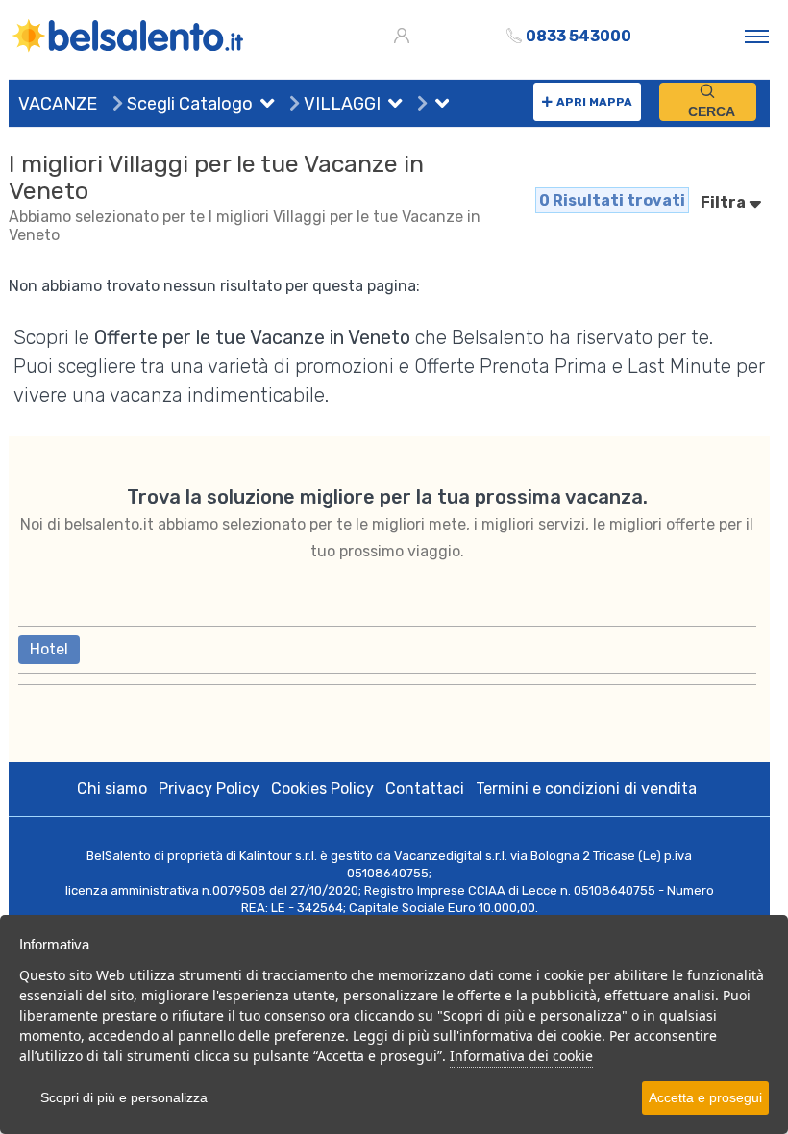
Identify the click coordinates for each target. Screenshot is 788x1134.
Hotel (49, 649)
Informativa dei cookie (521, 1056)
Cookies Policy (322, 788)
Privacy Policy (209, 788)
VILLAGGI (340, 103)
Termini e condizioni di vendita (586, 788)
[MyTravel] (129, 36)
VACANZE (57, 103)
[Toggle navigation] (757, 35)
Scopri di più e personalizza (124, 1097)
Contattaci (424, 788)
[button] (263, 105)
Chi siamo (112, 788)
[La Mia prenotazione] (403, 36)
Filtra (725, 202)
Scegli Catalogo (188, 103)
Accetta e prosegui (705, 1097)
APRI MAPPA (594, 102)
